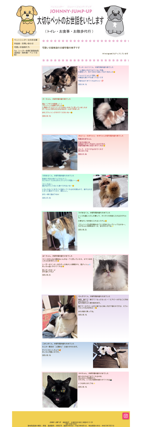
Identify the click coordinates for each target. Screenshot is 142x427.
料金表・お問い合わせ (24, 44)
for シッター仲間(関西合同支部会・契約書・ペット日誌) (26, 53)
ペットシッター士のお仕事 (25, 40)
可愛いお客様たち (22, 47)
